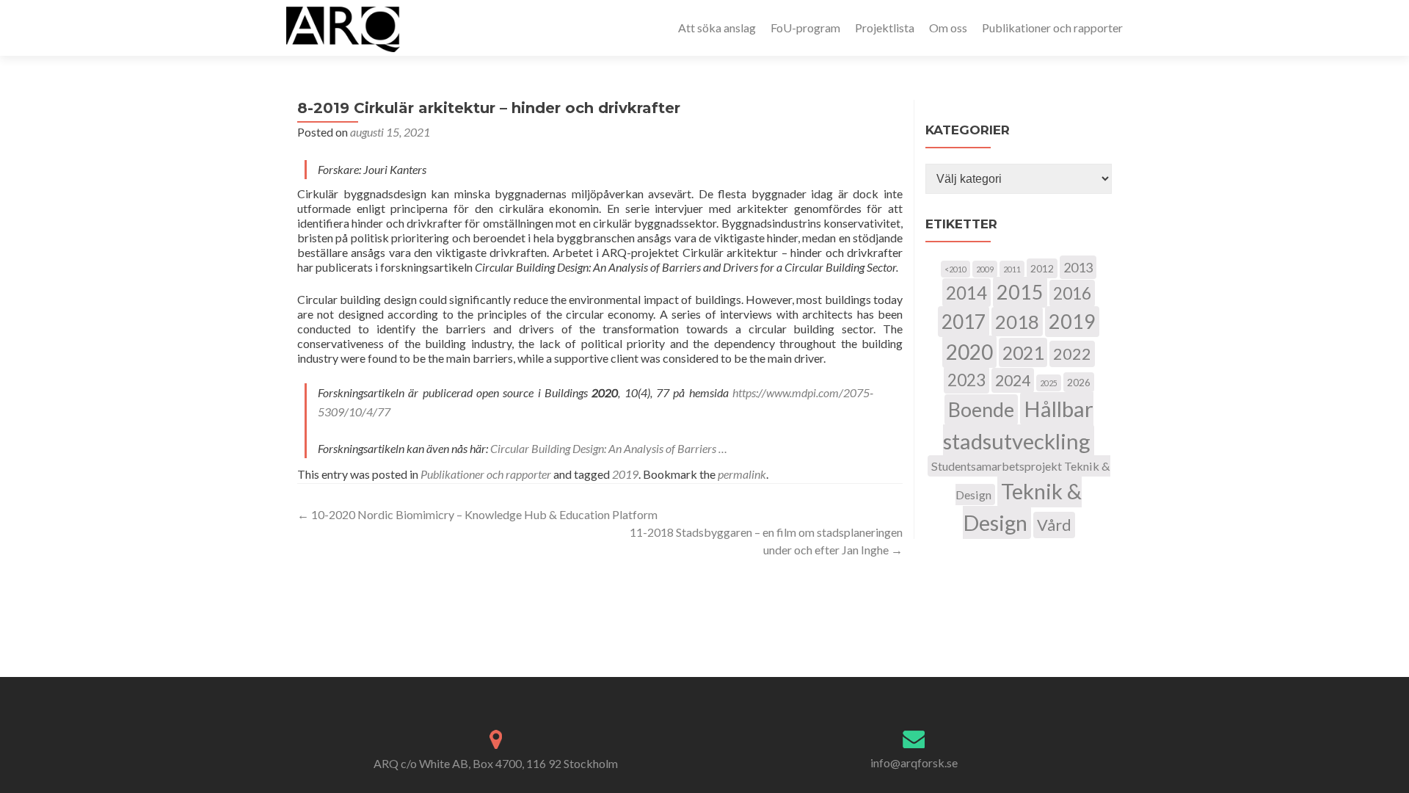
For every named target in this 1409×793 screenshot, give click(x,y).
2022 (1072, 353)
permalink (742, 474)
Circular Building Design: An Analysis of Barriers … (608, 448)
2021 (1023, 352)
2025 (1048, 383)
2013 (1078, 267)
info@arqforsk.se (914, 763)
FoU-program (805, 28)
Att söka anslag (717, 28)
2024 (1012, 380)
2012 (1042, 268)
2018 (1017, 322)
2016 (1072, 293)
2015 (1020, 292)
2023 (966, 380)
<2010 (955, 269)
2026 (1079, 382)
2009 (985, 269)
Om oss (948, 28)
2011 (1012, 269)
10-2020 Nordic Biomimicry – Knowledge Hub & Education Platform (477, 514)
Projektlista (884, 28)
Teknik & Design (1022, 506)
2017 (964, 321)
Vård (1054, 525)
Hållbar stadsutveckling (1018, 425)
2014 (966, 292)
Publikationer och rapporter (1052, 28)
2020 (969, 351)
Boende (981, 409)
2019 (625, 474)
